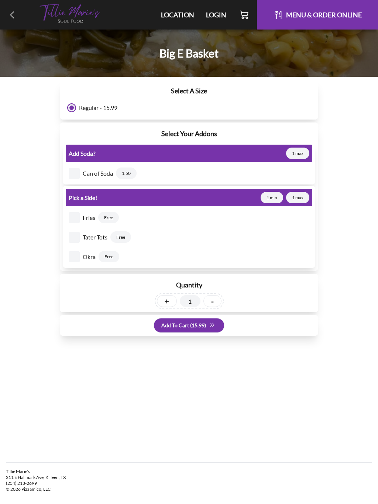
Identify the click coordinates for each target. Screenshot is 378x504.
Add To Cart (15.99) (183, 325)
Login (216, 15)
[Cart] (244, 15)
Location (177, 15)
